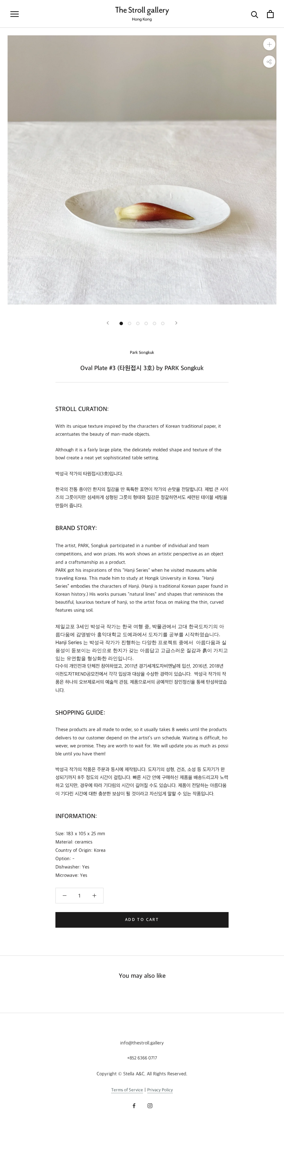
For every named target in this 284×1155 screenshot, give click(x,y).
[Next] (176, 322)
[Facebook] (134, 1105)
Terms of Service (127, 1090)
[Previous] (108, 322)
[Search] (254, 14)
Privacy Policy (160, 1090)
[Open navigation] (14, 14)
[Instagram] (150, 1105)
